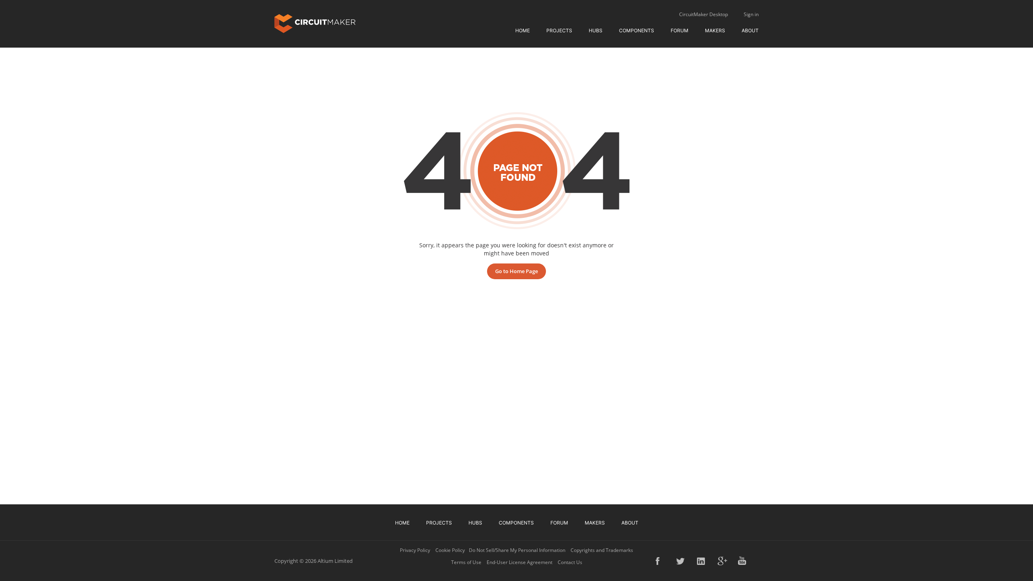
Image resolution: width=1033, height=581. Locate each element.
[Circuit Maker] (314, 23)
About (750, 30)
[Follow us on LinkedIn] (702, 560)
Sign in (751, 14)
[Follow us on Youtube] (743, 560)
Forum (679, 30)
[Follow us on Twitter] (681, 560)
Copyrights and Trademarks (602, 550)
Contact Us (570, 562)
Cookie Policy (450, 550)
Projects (559, 30)
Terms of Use (466, 562)
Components (636, 30)
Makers (715, 30)
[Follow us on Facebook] (660, 560)
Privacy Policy (415, 550)
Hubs (595, 30)
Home (522, 30)
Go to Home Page (516, 271)
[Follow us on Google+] (722, 560)
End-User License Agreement (519, 562)
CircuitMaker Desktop (703, 14)
